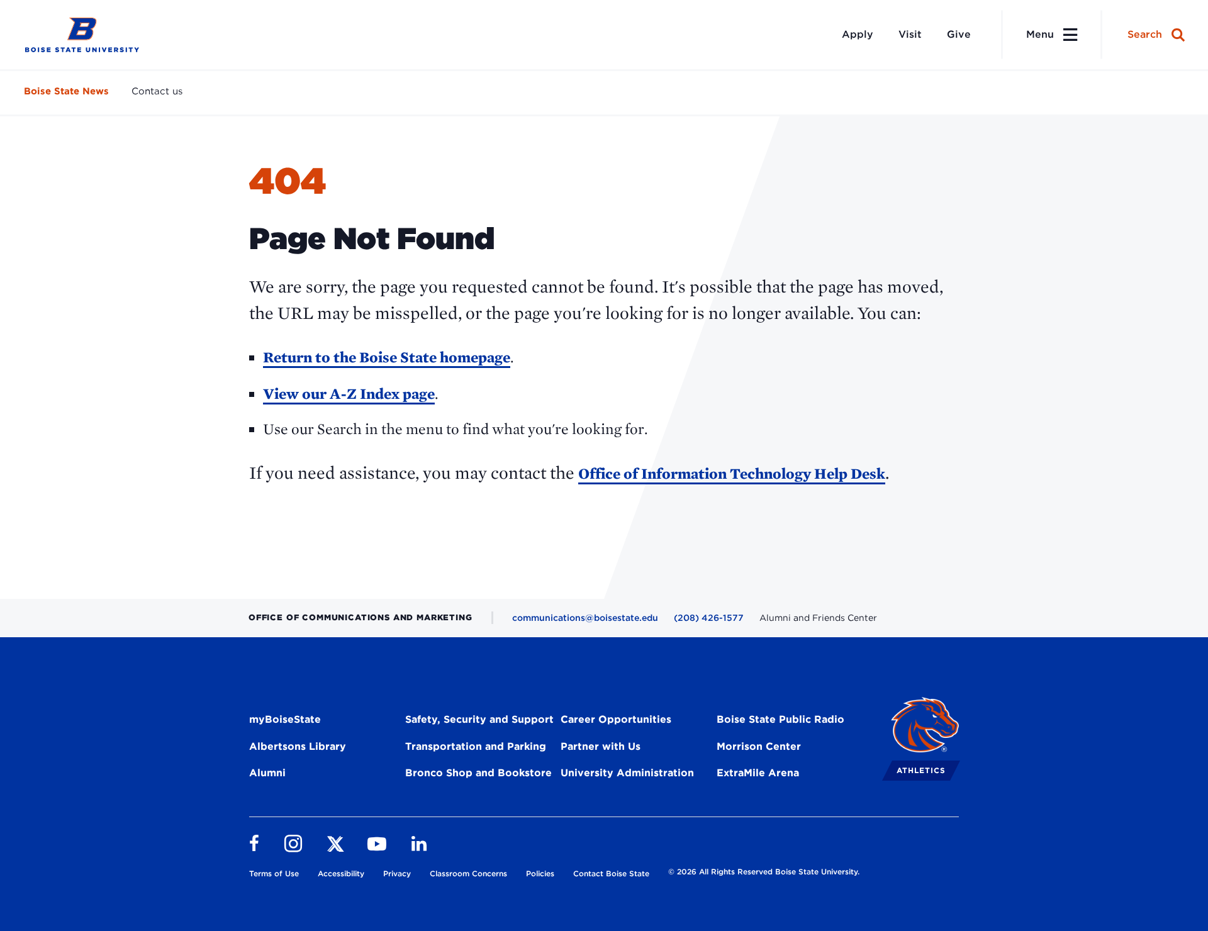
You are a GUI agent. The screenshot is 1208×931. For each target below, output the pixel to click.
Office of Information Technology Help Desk (731, 473)
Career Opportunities (616, 719)
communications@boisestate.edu (585, 618)
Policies (540, 873)
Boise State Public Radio (780, 719)
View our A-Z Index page (349, 393)
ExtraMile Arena (758, 773)
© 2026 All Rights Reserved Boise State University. (763, 871)
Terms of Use (274, 873)
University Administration (627, 773)
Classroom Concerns (468, 873)
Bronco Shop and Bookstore (478, 773)
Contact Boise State (611, 873)
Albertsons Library (297, 746)
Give (959, 34)
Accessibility (341, 873)
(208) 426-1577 (709, 618)
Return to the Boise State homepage (386, 357)
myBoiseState (285, 719)
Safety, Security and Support (479, 719)
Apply (857, 34)
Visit (910, 34)
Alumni (267, 773)
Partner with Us (600, 746)
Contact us (156, 91)
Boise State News (66, 91)
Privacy (397, 873)
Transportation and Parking (475, 746)
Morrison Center (759, 746)
